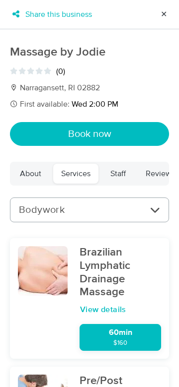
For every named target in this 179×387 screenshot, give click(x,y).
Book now (89, 134)
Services (75, 174)
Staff (118, 174)
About (30, 174)
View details (103, 310)
